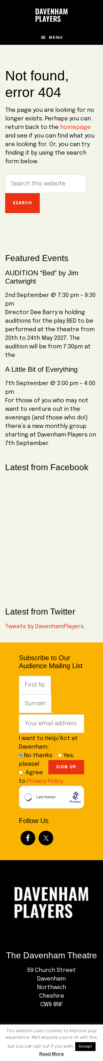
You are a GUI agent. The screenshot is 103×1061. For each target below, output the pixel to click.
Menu (56, 37)
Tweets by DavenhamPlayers (44, 627)
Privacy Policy (45, 781)
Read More (51, 1054)
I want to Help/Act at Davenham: (48, 742)
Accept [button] (85, 1046)
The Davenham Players (51, 15)
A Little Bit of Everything (41, 369)
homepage (75, 127)
